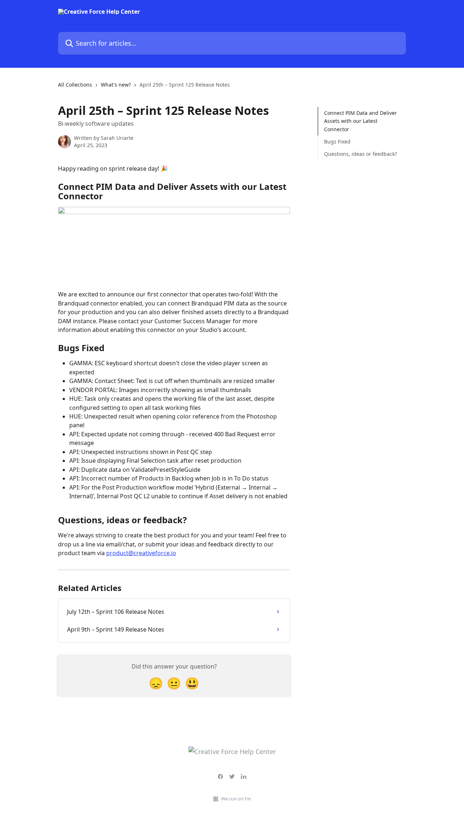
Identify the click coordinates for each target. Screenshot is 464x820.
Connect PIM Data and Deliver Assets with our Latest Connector (360, 121)
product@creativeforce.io (141, 553)
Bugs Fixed (337, 141)
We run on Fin (236, 798)
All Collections (75, 84)
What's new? (116, 84)
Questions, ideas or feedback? (360, 153)
